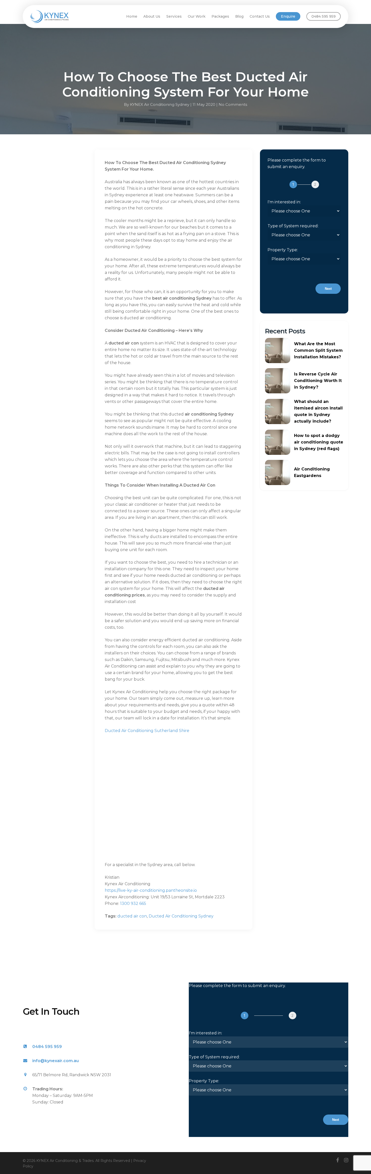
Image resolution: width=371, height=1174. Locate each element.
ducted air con (132, 916)
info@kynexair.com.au (55, 1060)
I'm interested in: (284, 202)
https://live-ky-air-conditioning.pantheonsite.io (151, 890)
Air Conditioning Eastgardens (312, 472)
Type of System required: (293, 226)
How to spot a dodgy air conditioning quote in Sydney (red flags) (318, 442)
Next (328, 289)
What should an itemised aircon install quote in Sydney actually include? (318, 411)
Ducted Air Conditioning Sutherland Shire (147, 730)
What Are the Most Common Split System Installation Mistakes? (318, 350)
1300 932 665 (133, 903)
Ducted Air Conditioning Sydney (181, 916)
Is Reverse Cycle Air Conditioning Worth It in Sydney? (318, 381)
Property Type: (283, 249)
